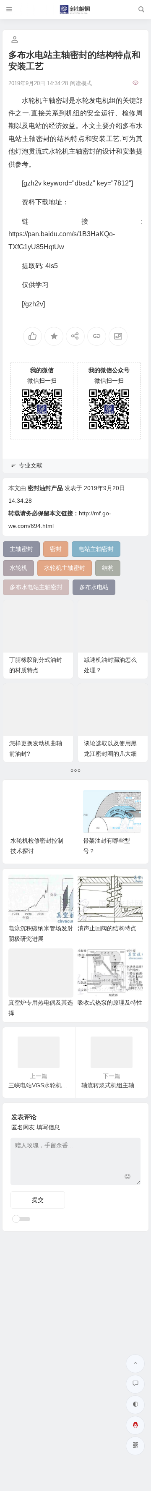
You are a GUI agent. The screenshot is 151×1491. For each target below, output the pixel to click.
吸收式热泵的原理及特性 (110, 1002)
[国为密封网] (75, 9)
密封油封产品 (45, 488)
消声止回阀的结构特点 (107, 928)
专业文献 (30, 465)
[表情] (127, 1178)
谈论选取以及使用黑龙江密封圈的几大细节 (110, 754)
